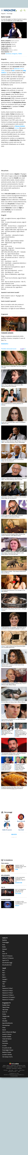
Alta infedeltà (5, 875)
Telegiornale (5, 1016)
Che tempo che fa (7, 1057)
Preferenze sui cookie (12, 1071)
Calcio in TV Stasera (7, 958)
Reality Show (6, 1005)
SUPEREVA (19, 1068)
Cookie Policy (21, 1070)
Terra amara (5, 863)
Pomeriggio (5, 942)
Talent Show (5, 1007)
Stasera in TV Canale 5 (8, 997)
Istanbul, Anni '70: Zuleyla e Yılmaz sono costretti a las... (20, 866)
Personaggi (9, 13)
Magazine (3, 13)
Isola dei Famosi (6, 1039)
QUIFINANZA (8, 1068)
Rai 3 (3, 975)
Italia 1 (4, 981)
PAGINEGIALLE (13, 1065)
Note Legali (11, 1070)
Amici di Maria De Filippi (9, 1032)
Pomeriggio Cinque (7, 1050)
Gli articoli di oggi (7, 962)
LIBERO (4, 1065)
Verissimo (5, 1043)
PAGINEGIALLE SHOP (21, 1065)
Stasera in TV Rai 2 (7, 990)
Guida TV (4, 938)
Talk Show (5, 1009)
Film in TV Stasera (7, 956)
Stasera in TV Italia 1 (8, 999)
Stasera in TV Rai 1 (7, 988)
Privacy (16, 1070)
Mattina (4, 940)
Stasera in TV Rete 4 (8, 995)
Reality (17, 905)
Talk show (18, 893)
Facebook (8, 53)
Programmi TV (6, 1003)
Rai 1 (3, 970)
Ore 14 (3, 887)
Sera (3, 944)
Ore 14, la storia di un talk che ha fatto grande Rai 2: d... (20, 891)
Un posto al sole (6, 1048)
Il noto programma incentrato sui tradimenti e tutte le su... (20, 879)
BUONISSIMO (14, 1068)
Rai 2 (3, 972)
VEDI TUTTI (14, 834)
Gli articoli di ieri (7, 965)
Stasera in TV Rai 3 (7, 993)
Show (3, 1027)
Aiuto (19, 1071)
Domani (4, 949)
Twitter (20, 53)
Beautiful (4, 1041)
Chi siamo (5, 1070)
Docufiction (18, 882)
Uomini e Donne (6, 1034)
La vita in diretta (7, 1054)
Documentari (6, 1025)
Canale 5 (4, 979)
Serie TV (4, 953)
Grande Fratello (6, 899)
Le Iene (4, 1045)
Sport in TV (5, 960)
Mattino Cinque (6, 1052)
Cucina (4, 1018)
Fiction (4, 1014)
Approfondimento (7, 1023)
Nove (3, 986)
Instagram (14, 53)
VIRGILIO (8, 1065)
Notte (4, 947)
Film (3, 951)
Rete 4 (4, 977)
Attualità (4, 1021)
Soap (16, 869)
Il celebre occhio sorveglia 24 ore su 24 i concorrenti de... (21, 903)
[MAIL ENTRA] (21, 10)
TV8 (3, 984)
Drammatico (4, 344)
